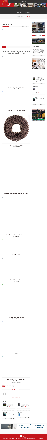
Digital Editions (27, 12)
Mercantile (3, 26)
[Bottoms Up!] (4, 414)
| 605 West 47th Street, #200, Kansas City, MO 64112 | (15, 438)
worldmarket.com (17, 318)
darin (7, 392)
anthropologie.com (17, 111)
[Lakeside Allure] (19, 404)
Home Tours (16, 8)
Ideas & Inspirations (8, 8)
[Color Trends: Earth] (16, 36)
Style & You (39, 8)
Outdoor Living (23, 8)
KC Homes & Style (5, 438)
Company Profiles (19, 12)
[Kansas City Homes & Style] (4, 1)
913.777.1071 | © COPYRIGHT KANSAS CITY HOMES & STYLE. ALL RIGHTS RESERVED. (33, 438)
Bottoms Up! (5, 412)
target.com (17, 236)
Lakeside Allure (20, 401)
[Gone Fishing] (19, 414)
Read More (42, 43)
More (9, 406)
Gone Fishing (26, 16)
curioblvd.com (17, 380)
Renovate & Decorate (31, 8)
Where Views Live (6, 401)
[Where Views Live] (4, 404)
